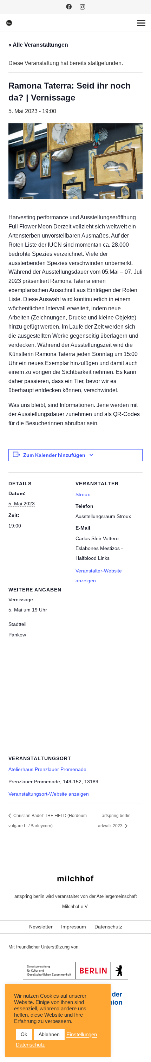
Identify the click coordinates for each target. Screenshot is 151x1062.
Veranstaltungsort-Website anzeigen (48, 794)
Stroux (83, 494)
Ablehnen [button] (49, 1034)
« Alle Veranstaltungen (38, 45)
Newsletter (41, 927)
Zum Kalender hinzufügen (54, 455)
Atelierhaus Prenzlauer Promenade (47, 769)
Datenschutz (108, 927)
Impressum (73, 927)
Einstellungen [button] (81, 1034)
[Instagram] (82, 7)
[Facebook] (69, 6)
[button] (141, 23)
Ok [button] (24, 1034)
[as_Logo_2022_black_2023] (9, 22)
